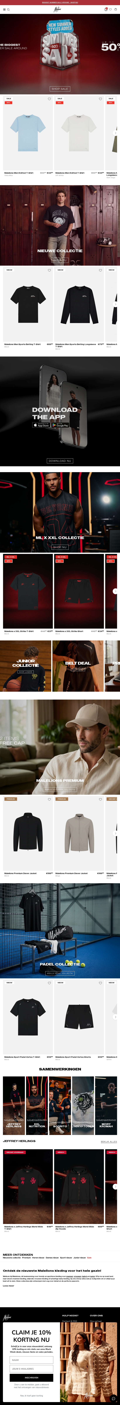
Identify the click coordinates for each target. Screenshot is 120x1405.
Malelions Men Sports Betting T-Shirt (22, 344)
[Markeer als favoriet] (49, 99)
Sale (89, 1258)
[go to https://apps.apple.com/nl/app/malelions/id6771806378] (60, 411)
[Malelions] (57, 9)
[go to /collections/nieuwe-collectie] (60, 225)
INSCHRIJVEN (31, 1377)
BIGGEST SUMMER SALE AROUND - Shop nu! (60, 2)
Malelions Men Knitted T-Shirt (18, 173)
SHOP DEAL (78, 670)
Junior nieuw (79, 1258)
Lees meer (8, 1286)
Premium (26, 1258)
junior (92, 1276)
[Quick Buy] (48, 166)
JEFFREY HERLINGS (19, 1141)
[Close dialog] (113, 1326)
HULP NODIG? (70, 1315)
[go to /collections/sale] (60, 54)
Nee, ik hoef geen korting (31, 1395)
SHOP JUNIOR (25, 672)
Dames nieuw (52, 1258)
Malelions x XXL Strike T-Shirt (19, 631)
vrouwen (77, 1276)
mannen (69, 1276)
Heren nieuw (38, 1258)
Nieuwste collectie (12, 1258)
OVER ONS (96, 1315)
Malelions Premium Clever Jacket (20, 873)
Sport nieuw (66, 1258)
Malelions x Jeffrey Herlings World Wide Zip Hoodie (74, 1228)
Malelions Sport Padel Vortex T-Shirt (22, 1057)
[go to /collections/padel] (60, 930)
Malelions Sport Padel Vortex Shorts (73, 1057)
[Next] (116, 133)
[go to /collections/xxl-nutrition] (60, 512)
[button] (8, 9)
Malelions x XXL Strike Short (69, 631)
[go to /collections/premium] (60, 747)
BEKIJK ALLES (109, 1142)
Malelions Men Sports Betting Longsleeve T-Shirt (75, 345)
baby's (84, 1276)
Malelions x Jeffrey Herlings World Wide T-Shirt (23, 1228)
